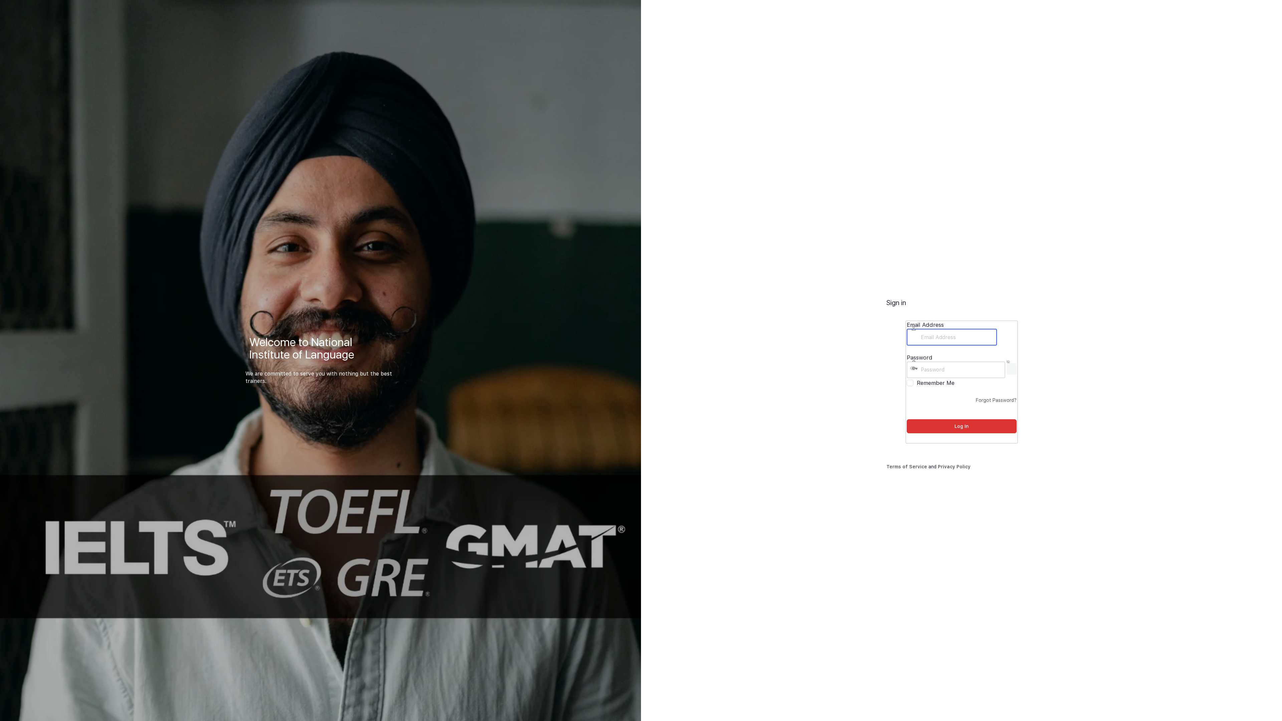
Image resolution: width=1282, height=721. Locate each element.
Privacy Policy (954, 466)
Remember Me (935, 383)
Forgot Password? (996, 400)
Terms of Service (906, 466)
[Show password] (1012, 369)
